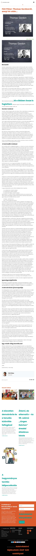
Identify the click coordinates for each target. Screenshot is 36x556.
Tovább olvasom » (5, 435)
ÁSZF (21, 550)
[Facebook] (28, 531)
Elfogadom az (25, 515)
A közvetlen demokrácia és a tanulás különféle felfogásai (9, 418)
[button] (34, 2)
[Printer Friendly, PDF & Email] (30, 39)
